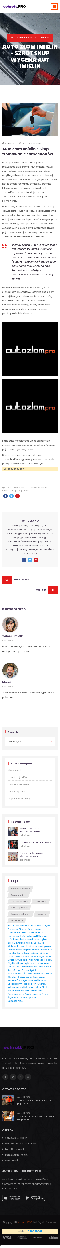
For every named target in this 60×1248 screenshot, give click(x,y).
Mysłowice (45, 956)
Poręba (26, 963)
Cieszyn (22, 929)
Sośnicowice (25, 977)
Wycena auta (15, 770)
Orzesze (39, 959)
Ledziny (34, 953)
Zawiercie (13, 994)
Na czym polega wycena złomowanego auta (32, 855)
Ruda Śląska (14, 970)
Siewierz (37, 973)
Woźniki (24, 990)
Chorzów (13, 929)
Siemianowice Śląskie (20, 973)
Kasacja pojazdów (17, 777)
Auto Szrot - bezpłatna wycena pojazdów (34, 1102)
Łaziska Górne (16, 953)
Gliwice (22, 939)
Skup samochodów (20, 914)
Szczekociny (15, 983)
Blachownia (37, 925)
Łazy (26, 953)
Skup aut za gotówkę (19, 798)
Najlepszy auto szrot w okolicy (35, 842)
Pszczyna (36, 963)
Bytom (48, 925)
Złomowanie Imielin (16, 1155)
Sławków (13, 977)
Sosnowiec (39, 977)
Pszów (46, 963)
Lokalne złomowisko (18, 784)
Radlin (33, 966)
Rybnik (25, 970)
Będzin (11, 925)
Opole (45, 994)
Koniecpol (31, 946)
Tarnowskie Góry (37, 980)
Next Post (40, 590)
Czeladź (23, 932)
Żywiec (28, 994)
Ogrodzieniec (26, 959)
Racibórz (25, 966)
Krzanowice (14, 949)
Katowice (39, 942)
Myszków (13, 959)
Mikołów (34, 956)
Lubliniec (43, 953)
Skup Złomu (23, 490)
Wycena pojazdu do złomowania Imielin (30, 830)
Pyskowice (13, 966)
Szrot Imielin (17, 920)
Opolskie (32, 997)
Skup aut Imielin (18, 895)
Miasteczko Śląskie (18, 956)
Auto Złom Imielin (16, 487)
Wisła (25, 987)
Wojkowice (14, 990)
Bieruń (26, 925)
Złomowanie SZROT (23, 37)
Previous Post (22, 579)
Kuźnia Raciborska (42, 949)
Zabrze (33, 990)
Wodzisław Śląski (38, 987)
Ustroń (42, 983)
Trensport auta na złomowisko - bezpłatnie (35, 1118)
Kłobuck (12, 946)
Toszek (26, 983)
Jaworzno (19, 942)
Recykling (42, 914)
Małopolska (20, 997)
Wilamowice (15, 987)
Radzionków (44, 966)
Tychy (34, 983)
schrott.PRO (10, 143)
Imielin (19, 925)
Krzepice (26, 949)
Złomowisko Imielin (37, 487)
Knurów (21, 946)
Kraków (37, 994)
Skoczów (47, 973)
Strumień (13, 980)
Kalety (29, 942)
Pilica (19, 963)
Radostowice (15, 1000)
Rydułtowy (36, 970)
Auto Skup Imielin (19, 907)
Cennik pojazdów (17, 791)
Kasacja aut (40, 901)
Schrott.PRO (8, 490)
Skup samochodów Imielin (20, 1143)
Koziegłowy (44, 946)
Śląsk (10, 997)
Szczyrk (23, 980)
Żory (21, 994)
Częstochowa (28, 935)
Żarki (40, 990)
